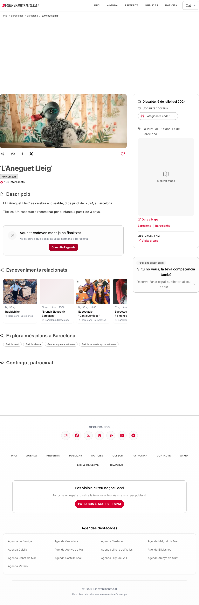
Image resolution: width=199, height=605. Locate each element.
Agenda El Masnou (159, 549)
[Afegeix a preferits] (123, 154)
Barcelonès (17, 15)
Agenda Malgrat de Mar (163, 541)
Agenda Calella (17, 549)
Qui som (118, 455)
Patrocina (140, 455)
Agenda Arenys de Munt (163, 558)
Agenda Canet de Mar (22, 558)
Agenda (112, 5)
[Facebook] (22, 154)
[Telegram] (3, 153)
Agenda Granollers (66, 541)
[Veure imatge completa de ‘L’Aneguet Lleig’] (63, 121)
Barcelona (32, 15)
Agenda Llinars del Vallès (117, 549)
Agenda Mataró (18, 566)
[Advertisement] (99, 55)
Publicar (151, 5)
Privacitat (116, 464)
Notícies (171, 5)
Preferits (131, 5)
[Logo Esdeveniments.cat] (20, 5)
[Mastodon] (110, 435)
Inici (97, 5)
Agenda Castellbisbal (68, 558)
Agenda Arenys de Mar (69, 549)
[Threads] (99, 435)
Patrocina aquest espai (99, 504)
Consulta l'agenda (63, 247)
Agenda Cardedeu (112, 541)
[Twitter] (88, 435)
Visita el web (150, 240)
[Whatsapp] (13, 153)
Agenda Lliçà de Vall (114, 558)
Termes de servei (87, 464)
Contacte (164, 455)
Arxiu (184, 455)
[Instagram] (65, 435)
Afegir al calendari (158, 116)
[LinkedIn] (122, 435)
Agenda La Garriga (20, 541)
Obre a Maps (150, 219)
